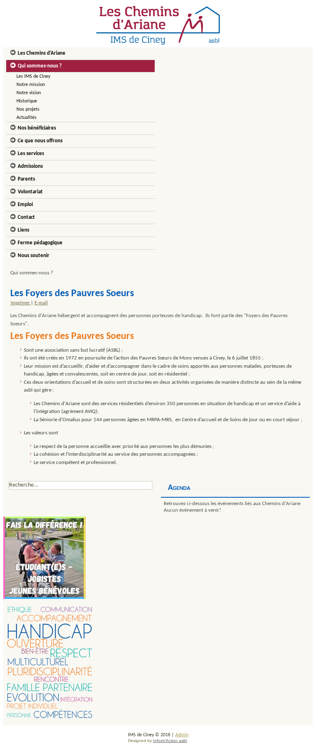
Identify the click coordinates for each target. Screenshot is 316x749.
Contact (26, 217)
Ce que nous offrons (40, 141)
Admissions (30, 166)
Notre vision (28, 92)
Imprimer (21, 303)
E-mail (41, 303)
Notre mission (30, 84)
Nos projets (28, 109)
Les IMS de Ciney (33, 76)
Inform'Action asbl (170, 740)
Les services (31, 153)
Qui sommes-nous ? (40, 66)
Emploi (25, 204)
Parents (26, 179)
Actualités (26, 117)
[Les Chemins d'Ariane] (158, 25)
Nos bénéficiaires (37, 128)
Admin (181, 735)
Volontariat (30, 192)
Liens (23, 230)
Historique (26, 101)
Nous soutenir (33, 255)
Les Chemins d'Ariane (41, 53)
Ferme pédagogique (40, 243)
